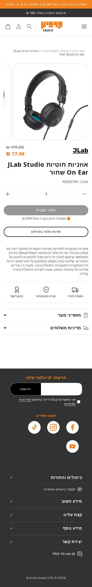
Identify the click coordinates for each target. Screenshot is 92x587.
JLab (80, 150)
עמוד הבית (78, 51)
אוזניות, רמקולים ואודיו (54, 51)
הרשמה (25, 389)
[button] (84, 26)
